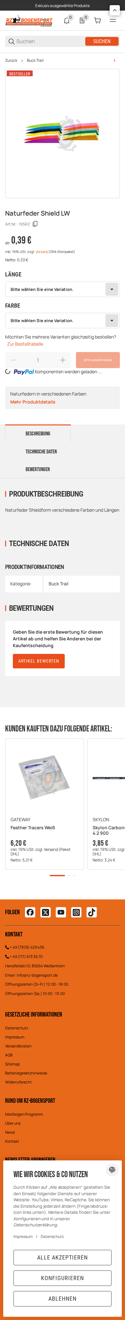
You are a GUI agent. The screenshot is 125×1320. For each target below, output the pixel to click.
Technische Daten (41, 452)
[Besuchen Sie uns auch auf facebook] (30, 912)
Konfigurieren (62, 1278)
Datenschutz (16, 1028)
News (10, 1132)
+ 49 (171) (18, 956)
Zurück (11, 60)
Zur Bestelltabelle (25, 344)
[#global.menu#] (113, 21)
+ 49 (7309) (20, 947)
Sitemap (12, 1064)
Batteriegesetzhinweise (26, 1073)
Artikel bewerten (38, 661)
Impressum (14, 1037)
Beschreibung (38, 434)
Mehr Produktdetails (32, 402)
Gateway (20, 819)
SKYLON (101, 819)
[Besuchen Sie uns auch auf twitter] (45, 912)
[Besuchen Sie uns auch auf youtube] (61, 912)
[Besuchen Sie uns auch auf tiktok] (92, 912)
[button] (45, 778)
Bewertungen (38, 469)
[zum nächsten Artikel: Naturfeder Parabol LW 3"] (114, 60)
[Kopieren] (35, 224)
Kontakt (12, 1141)
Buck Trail (35, 60)
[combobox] (62, 289)
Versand (42, 251)
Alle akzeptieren (62, 1257)
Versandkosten (18, 1046)
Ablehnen (62, 1298)
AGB (9, 1055)
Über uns (13, 1123)
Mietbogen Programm (24, 1114)
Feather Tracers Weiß (33, 828)
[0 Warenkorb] (97, 21)
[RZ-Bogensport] (29, 20)
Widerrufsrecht (18, 1082)
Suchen (102, 41)
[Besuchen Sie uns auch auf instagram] (76, 912)
